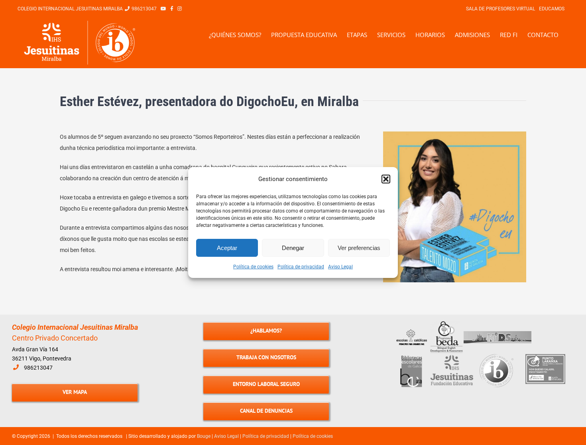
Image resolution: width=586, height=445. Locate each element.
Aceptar (227, 247)
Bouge (203, 436)
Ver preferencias (359, 247)
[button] (386, 179)
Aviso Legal (340, 267)
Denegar (293, 247)
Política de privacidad (300, 267)
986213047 (38, 367)
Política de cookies (253, 267)
